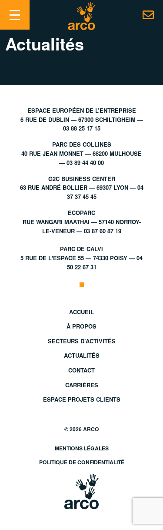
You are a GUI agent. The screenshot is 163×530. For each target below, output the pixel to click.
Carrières (81, 385)
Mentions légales (82, 448)
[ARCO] (81, 16)
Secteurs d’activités (82, 341)
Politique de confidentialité (81, 462)
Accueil (81, 312)
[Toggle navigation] (15, 15)
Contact (81, 370)
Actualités (82, 355)
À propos (81, 326)
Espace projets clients (81, 399)
